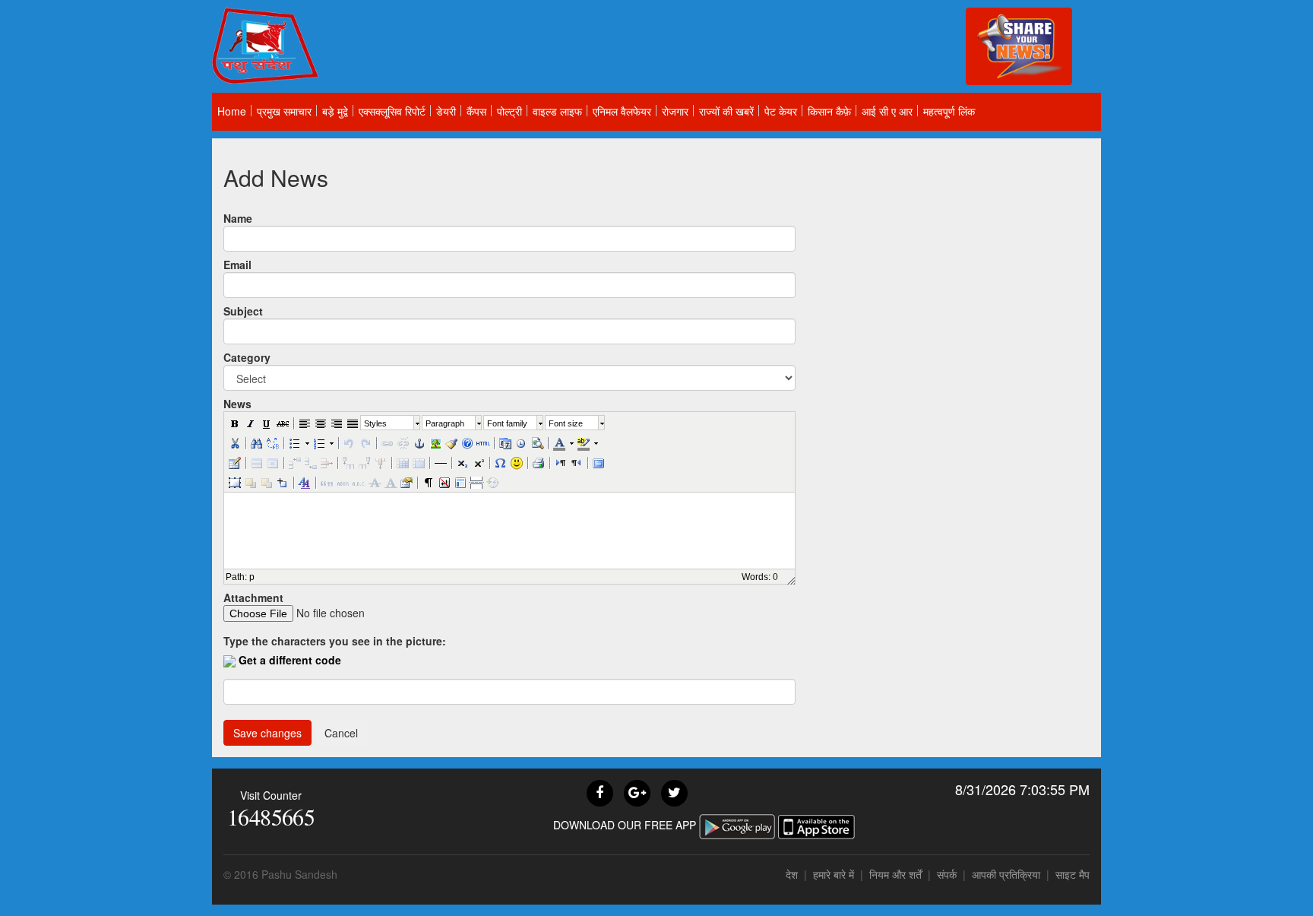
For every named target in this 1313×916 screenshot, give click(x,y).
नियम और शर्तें (895, 874)
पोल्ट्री (509, 111)
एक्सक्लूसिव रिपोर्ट (392, 111)
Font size (566, 423)
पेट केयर (780, 111)
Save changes (267, 732)
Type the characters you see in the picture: (334, 640)
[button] (234, 422)
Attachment (253, 597)
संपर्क (948, 874)
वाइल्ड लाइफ (557, 111)
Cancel (341, 732)
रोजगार (675, 111)
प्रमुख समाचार (284, 111)
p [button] (252, 577)
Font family (507, 423)
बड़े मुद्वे (335, 111)
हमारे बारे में (835, 874)
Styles (375, 423)
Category (247, 357)
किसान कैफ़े (829, 111)
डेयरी (446, 111)
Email (237, 264)
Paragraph (445, 423)
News (237, 403)
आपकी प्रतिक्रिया (1006, 874)
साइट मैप (1072, 874)
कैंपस (476, 111)
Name (237, 218)
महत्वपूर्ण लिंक (949, 111)
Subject (243, 311)
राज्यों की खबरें (726, 111)
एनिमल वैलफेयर (622, 111)
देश (792, 874)
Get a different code (290, 659)
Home (231, 111)
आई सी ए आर (887, 111)
